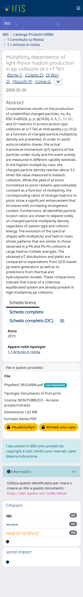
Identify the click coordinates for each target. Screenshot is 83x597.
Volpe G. (43, 81)
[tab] (62, 320)
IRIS (6, 34)
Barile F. (14, 75)
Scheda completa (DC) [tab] (31, 320)
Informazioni (20, 471)
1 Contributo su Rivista (25, 39)
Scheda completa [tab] (26, 311)
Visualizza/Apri (22, 427)
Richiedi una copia (60, 427)
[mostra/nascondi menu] (78, 8)
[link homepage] (15, 8)
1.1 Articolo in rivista (23, 44)
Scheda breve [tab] (22, 302)
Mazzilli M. (22, 81)
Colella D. (34, 75)
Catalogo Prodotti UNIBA (33, 34)
